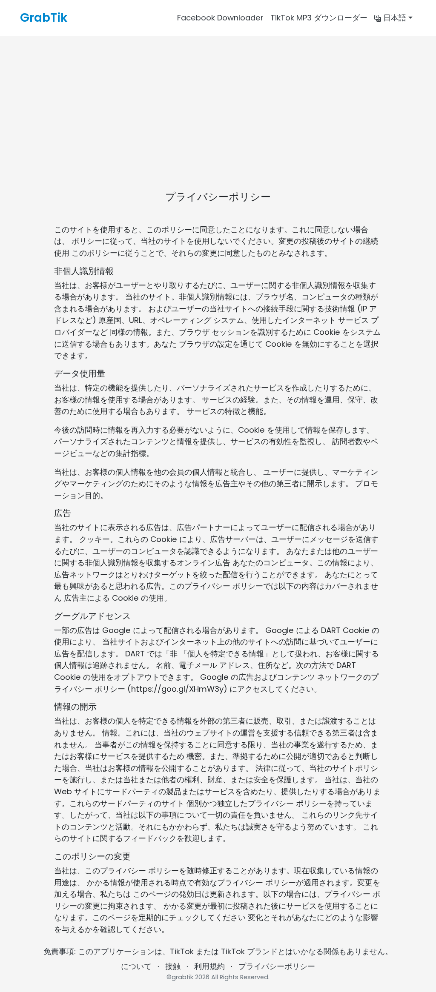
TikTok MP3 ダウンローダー (318, 17)
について (136, 966)
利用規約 (209, 966)
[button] (393, 18)
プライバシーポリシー (276, 966)
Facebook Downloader (220, 17)
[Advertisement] (218, 100)
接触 (173, 966)
